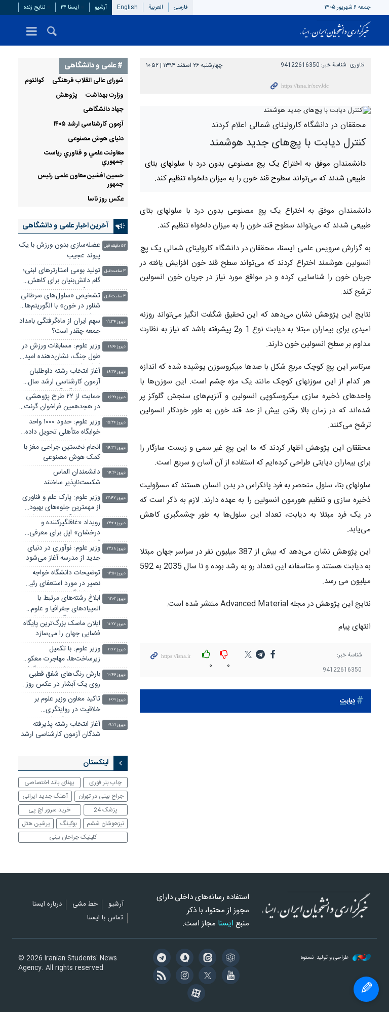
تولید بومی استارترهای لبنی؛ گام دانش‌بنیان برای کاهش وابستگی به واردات (61, 276)
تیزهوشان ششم (105, 824)
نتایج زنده (34, 7)
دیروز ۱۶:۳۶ (116, 372)
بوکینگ (68, 824)
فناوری (357, 65)
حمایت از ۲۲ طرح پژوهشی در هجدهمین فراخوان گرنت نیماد (62, 403)
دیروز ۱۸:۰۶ (117, 346)
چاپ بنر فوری (105, 782)
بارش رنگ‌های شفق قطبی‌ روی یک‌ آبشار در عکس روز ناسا (63, 680)
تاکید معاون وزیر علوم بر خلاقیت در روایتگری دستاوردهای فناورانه (67, 705)
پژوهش (66, 95)
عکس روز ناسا (106, 199)
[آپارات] (194, 994)
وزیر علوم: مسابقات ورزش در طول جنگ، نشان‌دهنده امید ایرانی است (61, 352)
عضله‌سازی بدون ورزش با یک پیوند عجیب (59, 250)
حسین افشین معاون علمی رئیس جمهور (80, 180)
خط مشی (85, 905)
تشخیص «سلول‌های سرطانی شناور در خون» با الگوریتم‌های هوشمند (59, 302)
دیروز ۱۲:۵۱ (116, 573)
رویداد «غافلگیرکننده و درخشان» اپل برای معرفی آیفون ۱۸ (64, 529)
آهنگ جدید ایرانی (45, 796)
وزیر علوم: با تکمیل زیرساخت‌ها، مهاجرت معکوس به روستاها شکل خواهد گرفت (60, 655)
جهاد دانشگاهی (103, 109)
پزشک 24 (106, 810)
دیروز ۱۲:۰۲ (117, 599)
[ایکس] (206, 976)
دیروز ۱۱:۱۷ (117, 649)
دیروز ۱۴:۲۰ (116, 473)
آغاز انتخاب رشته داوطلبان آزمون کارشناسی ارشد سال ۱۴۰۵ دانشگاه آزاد (64, 377)
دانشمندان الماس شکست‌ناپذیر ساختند (72, 477)
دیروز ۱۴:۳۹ (116, 448)
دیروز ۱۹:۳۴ (116, 322)
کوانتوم (34, 80)
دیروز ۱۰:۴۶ (116, 675)
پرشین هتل (36, 824)
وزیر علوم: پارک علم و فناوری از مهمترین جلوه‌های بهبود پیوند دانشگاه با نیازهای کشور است (60, 503)
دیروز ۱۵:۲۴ (116, 422)
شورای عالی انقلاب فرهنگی (88, 80)
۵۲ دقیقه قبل (115, 246)
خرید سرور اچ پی (49, 810)
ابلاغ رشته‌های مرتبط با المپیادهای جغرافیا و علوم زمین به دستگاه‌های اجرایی (63, 604)
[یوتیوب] (228, 976)
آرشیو (101, 7)
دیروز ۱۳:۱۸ (116, 549)
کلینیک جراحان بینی (73, 837)
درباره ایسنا (47, 905)
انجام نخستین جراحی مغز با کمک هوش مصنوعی (62, 452)
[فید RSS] (159, 976)
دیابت (347, 701)
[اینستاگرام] (183, 976)
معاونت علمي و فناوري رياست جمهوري (84, 157)
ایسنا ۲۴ (70, 7)
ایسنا (335, 30)
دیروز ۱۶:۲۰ (117, 397)
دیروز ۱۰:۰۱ (117, 699)
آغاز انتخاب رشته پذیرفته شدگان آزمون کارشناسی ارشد (60, 729)
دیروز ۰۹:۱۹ (117, 725)
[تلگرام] (159, 958)
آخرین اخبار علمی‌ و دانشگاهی (65, 226)
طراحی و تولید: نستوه (325, 958)
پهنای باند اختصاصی (49, 782)
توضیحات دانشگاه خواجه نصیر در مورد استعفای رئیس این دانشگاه (61, 579)
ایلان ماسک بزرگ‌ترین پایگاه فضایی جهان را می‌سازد (61, 628)
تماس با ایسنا (105, 918)
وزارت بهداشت (105, 95)
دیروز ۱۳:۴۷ (116, 498)
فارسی (181, 7)
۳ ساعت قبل (115, 271)
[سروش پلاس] (183, 958)
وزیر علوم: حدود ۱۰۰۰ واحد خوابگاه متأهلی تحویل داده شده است (62, 428)
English (127, 7)
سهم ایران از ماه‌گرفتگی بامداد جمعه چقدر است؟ (59, 326)
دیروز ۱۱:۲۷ (116, 624)
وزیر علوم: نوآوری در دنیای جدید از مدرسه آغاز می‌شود (63, 553)
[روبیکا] (228, 958)
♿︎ (366, 989)
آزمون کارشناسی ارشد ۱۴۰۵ (89, 124)
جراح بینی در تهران (101, 796)
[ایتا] (206, 958)
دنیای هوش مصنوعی (96, 139)
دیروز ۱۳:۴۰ (116, 523)
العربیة (155, 7)
